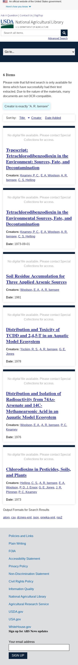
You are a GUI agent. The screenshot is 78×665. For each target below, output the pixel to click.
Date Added (53, 117)
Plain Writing (17, 543)
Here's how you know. (17, 6)
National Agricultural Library (39, 22)
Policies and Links (21, 536)
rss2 (59, 517)
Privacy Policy (18, 566)
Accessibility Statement (24, 558)
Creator (36, 117)
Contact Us (26, 15)
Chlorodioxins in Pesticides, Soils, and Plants (38, 472)
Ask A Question (9, 15)
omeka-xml (47, 517)
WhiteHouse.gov (20, 626)
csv (13, 517)
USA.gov (15, 619)
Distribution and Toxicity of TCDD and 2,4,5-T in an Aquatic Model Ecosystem (37, 335)
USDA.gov (16, 611)
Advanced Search (58, 38)
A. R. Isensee (50, 289)
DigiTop (38, 15)
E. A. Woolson (50, 175)
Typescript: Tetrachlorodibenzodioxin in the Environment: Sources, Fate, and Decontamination (38, 158)
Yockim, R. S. (29, 349)
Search (64, 33)
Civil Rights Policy (21, 581)
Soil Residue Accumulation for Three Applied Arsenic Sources (36, 278)
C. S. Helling (26, 180)
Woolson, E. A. (30, 289)
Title (22, 117)
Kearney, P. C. (29, 175)
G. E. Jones (46, 487)
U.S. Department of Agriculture (32, 27)
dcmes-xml (24, 517)
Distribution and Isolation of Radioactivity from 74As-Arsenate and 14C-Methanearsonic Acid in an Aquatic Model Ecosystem (33, 405)
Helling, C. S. (29, 483)
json (36, 517)
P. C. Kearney (28, 492)
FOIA (12, 551)
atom (6, 517)
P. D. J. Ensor (28, 487)
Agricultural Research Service (29, 604)
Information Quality (21, 589)
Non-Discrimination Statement (29, 573)
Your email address (22, 641)
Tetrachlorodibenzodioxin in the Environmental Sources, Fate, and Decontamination (39, 217)
